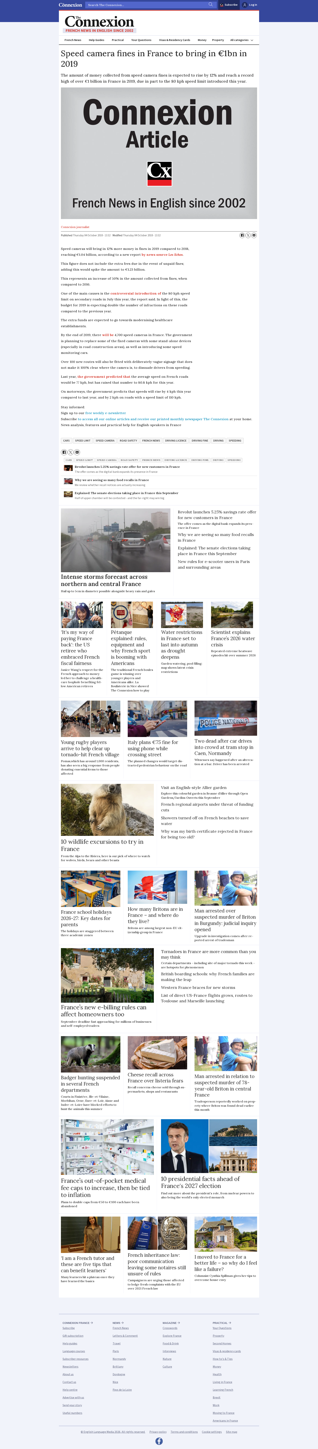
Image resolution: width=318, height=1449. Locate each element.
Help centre (70, 1390)
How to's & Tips (223, 1359)
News (116, 1322)
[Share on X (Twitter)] (248, 235)
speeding (235, 441)
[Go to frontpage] (99, 24)
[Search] (210, 5)
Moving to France (223, 1413)
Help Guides (96, 40)
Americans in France (225, 1421)
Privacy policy (158, 1432)
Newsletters (70, 1367)
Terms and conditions (184, 1432)
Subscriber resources (76, 1359)
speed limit (83, 441)
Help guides (70, 1344)
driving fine (200, 441)
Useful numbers (72, 1413)
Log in (253, 5)
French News (73, 40)
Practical (118, 40)
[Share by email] (254, 235)
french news (151, 441)
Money (202, 40)
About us (68, 1374)
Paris (116, 1351)
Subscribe (231, 5)
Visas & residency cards (227, 1351)
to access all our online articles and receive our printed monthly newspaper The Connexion (153, 419)
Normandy (119, 1359)
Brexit (216, 1398)
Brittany (118, 1367)
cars (66, 441)
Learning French (223, 1390)
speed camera (105, 441)
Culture (167, 1367)
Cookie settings (212, 1432)
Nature (167, 1359)
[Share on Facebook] (242, 235)
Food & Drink (171, 1344)
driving (218, 441)
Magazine (169, 1322)
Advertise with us (73, 1398)
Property (218, 40)
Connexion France (76, 1322)
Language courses (74, 1351)
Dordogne (119, 1374)
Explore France (172, 1336)
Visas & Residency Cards (174, 40)
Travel (117, 1344)
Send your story (72, 1405)
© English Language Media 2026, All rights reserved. (113, 1432)
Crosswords (170, 1328)
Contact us (69, 1382)
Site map (231, 1432)
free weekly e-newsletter (105, 413)
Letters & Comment (125, 1336)
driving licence (175, 441)
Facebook (159, 1442)
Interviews (169, 1351)
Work (216, 1405)
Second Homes (222, 1344)
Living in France (222, 1382)
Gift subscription (73, 1336)
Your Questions (141, 40)
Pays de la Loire (122, 1390)
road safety (128, 441)
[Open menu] (243, 40)
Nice (115, 1382)
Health (217, 1374)
